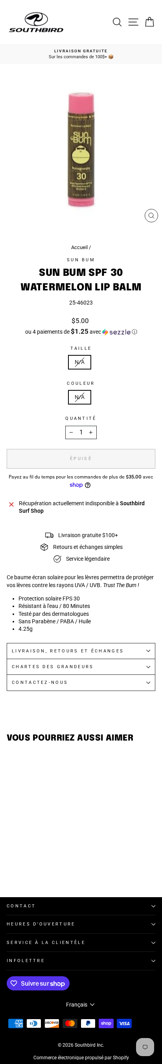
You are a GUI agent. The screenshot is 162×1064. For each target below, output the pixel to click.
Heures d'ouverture (41, 924)
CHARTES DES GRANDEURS (53, 666)
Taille (81, 348)
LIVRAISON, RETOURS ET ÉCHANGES (68, 651)
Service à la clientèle (46, 942)
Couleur (81, 383)
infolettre (26, 960)
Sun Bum (81, 259)
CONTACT (21, 906)
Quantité (81, 418)
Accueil (79, 247)
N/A (80, 362)
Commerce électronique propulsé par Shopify (81, 1057)
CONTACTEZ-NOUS (40, 682)
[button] (81, 332)
